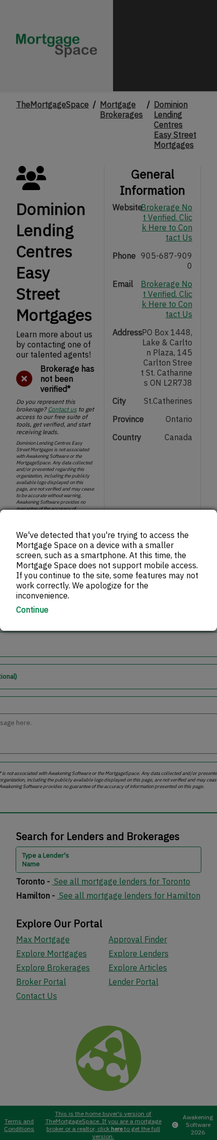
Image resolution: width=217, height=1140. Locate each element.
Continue (32, 610)
